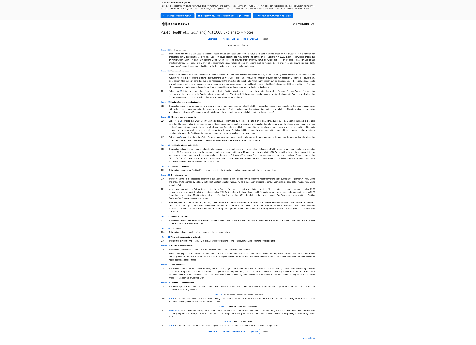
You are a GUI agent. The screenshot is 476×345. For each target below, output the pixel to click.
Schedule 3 (228, 322)
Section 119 (165, 117)
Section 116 (165, 50)
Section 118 (165, 102)
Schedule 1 (217, 295)
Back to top (310, 338)
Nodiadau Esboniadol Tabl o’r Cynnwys (240, 39)
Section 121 (165, 166)
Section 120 (165, 145)
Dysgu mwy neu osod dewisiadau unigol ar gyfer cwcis (225, 16)
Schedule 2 (223, 307)
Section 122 (165, 175)
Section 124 (165, 228)
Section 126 (165, 246)
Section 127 (165, 265)
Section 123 (165, 216)
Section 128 (165, 283)
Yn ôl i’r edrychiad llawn (303, 24)
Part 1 (171, 298)
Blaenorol (212, 39)
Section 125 (166, 237)
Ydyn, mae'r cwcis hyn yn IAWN (178, 16)
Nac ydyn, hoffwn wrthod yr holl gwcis (274, 16)
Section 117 (165, 71)
